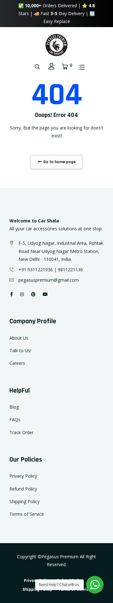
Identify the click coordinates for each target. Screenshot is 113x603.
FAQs (14, 419)
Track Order (21, 432)
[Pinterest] (33, 294)
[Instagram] (21, 294)
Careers (17, 363)
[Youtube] (45, 294)
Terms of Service (26, 514)
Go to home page (59, 162)
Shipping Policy (24, 501)
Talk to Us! (20, 350)
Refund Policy (23, 489)
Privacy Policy (23, 476)
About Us (18, 338)
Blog (14, 407)
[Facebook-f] (11, 294)
